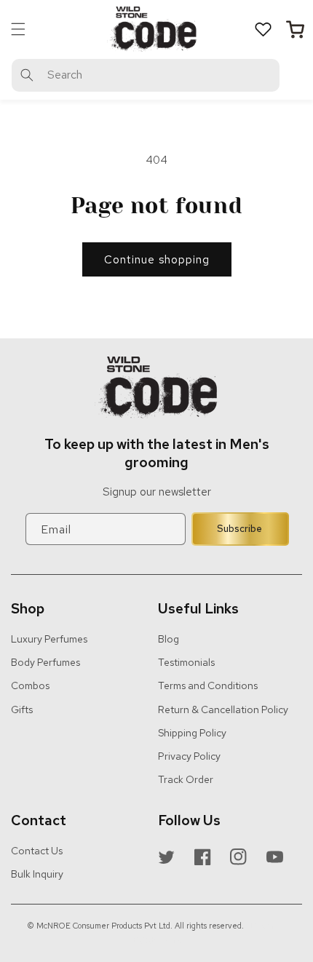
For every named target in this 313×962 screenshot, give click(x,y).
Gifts (22, 709)
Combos (30, 685)
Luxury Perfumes (49, 638)
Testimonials (186, 662)
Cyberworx (161, 940)
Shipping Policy (192, 732)
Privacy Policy (189, 756)
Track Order (185, 779)
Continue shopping (157, 260)
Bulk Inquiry (37, 873)
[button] (18, 29)
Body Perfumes (45, 662)
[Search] (27, 75)
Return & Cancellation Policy (223, 709)
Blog (168, 638)
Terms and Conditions (208, 685)
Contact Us (37, 850)
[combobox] (146, 75)
